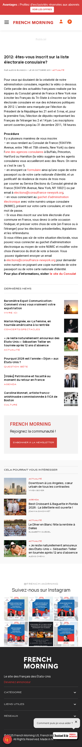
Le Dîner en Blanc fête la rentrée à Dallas (52, 526)
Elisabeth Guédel (40, 532)
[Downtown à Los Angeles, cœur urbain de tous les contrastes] (15, 486)
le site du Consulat (63, 274)
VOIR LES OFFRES (42, 9)
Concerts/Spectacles (22, 329)
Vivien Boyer (36, 491)
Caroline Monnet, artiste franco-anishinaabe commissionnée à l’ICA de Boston (30, 396)
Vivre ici (10, 313)
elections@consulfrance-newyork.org (38, 192)
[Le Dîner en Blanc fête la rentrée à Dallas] (15, 527)
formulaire (34, 170)
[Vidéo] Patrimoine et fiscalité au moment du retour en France (27, 378)
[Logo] (33, 22)
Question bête (16, 367)
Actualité (58, 70)
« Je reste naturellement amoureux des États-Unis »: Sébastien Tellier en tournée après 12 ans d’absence (31, 341)
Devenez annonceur (17, 682)
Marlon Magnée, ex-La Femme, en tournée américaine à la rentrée (27, 323)
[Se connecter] (61, 21)
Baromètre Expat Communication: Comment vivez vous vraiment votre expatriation (29, 304)
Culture (11, 405)
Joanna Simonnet (39, 511)
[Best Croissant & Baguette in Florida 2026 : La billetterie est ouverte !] (15, 507)
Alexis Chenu (37, 557)
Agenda (10, 384)
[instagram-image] (16, 609)
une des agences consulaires (24, 152)
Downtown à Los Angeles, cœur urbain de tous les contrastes (51, 485)
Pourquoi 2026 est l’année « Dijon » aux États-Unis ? (31, 360)
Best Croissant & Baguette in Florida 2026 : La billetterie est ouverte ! (53, 505)
